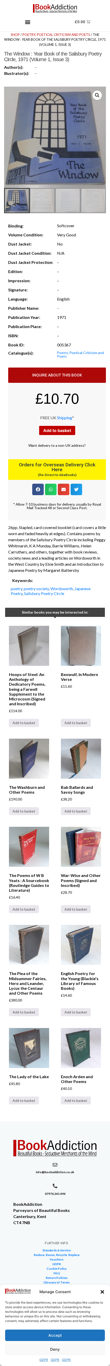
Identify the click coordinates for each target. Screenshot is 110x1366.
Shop (15, 35)
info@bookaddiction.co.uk (55, 1172)
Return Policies (57, 1278)
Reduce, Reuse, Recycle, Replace (57, 1255)
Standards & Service (56, 1250)
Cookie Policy (57, 1268)
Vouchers (56, 1259)
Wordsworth (61, 588)
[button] (102, 1291)
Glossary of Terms (56, 1282)
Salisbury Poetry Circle (44, 593)
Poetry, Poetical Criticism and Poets (56, 35)
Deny (55, 1349)
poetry (16, 588)
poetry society (36, 588)
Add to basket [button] (24, 723)
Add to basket (57, 430)
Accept (55, 1335)
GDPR (43, 1360)
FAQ (56, 1273)
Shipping (64, 417)
